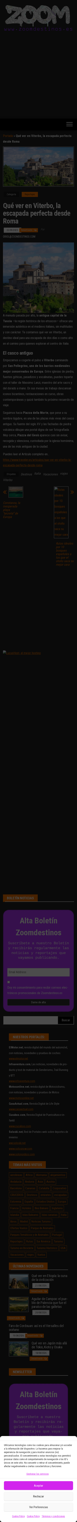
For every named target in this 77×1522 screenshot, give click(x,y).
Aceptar (38, 1485)
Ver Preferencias (38, 1507)
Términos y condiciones (53, 1516)
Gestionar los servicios (37, 1474)
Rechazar (38, 1496)
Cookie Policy (18, 1516)
